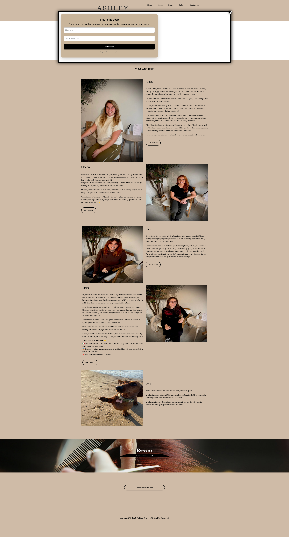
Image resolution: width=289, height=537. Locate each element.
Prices (170, 5)
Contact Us (194, 5)
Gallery (181, 5)
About (160, 5)
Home (149, 5)
